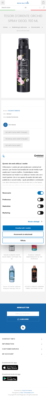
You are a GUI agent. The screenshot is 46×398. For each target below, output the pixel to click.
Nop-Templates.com (27, 393)
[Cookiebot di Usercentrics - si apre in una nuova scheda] (34, 156)
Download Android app (11, 374)
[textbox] (11, 7)
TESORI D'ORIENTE (14, 111)
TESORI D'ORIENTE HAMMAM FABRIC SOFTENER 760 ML (34, 287)
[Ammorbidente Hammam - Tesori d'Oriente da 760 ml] (34, 273)
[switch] (40, 199)
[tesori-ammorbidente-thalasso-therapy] (11, 273)
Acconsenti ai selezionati (23, 234)
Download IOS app (9, 363)
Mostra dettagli (33, 221)
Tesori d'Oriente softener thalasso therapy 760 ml (12, 287)
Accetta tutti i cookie (23, 228)
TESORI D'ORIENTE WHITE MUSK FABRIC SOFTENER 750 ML (11, 257)
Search (44, 7)
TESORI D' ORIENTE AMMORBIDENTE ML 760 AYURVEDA (34, 257)
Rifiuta (23, 240)
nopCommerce (27, 390)
